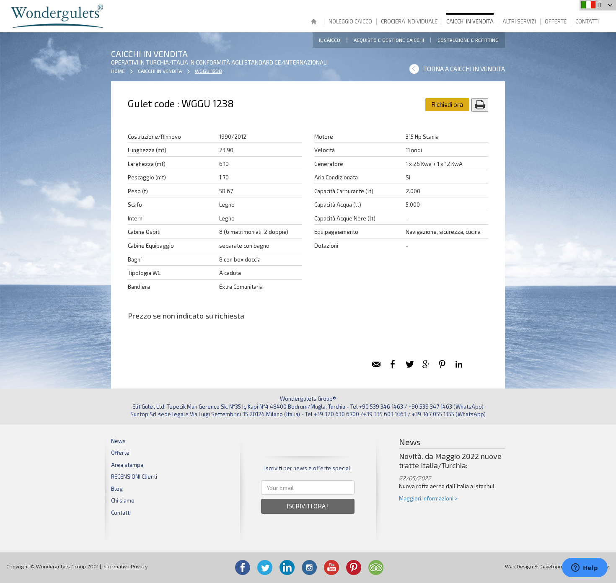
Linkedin (287, 567)
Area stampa (127, 464)
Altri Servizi (519, 21)
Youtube (331, 567)
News (118, 441)
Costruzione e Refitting (468, 40)
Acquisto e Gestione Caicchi (389, 40)
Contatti (587, 21)
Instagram (309, 567)
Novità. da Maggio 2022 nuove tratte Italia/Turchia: (450, 460)
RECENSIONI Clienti (134, 476)
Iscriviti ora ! (308, 506)
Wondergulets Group (58, 16)
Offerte (556, 21)
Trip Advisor (375, 567)
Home (313, 22)
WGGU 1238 (208, 71)
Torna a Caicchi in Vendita (464, 69)
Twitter (264, 567)
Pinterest (353, 567)
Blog (117, 488)
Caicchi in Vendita (470, 21)
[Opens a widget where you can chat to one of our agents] (585, 568)
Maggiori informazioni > (428, 498)
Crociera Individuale (409, 21)
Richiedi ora (447, 104)
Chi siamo (123, 500)
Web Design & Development (538, 566)
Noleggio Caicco (350, 21)
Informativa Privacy (125, 566)
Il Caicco (329, 40)
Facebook (242, 567)
